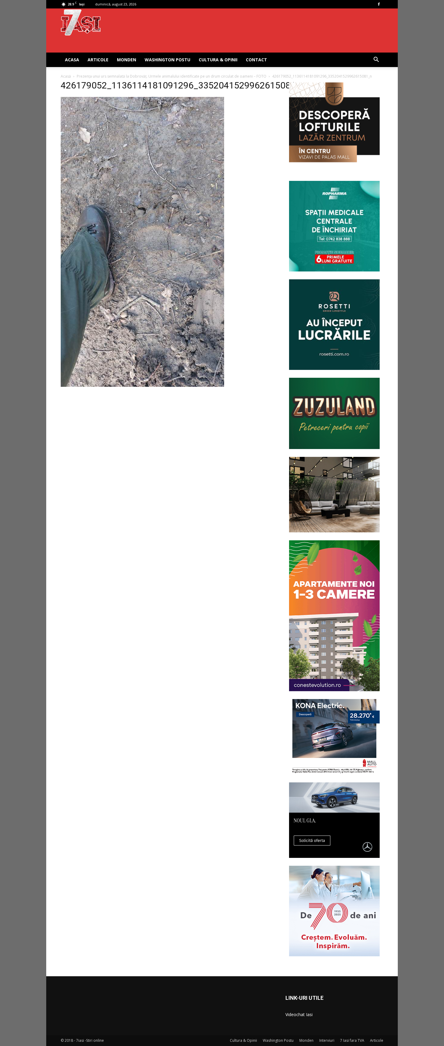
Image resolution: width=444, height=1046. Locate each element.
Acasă (66, 76)
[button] (376, 60)
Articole (98, 60)
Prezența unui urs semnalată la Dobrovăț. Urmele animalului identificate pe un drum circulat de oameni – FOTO (171, 76)
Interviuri (326, 1040)
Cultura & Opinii (218, 60)
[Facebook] (378, 4)
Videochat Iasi (299, 1014)
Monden (126, 60)
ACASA (72, 60)
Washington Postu (167, 60)
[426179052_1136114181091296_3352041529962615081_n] (142, 385)
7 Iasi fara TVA (352, 1040)
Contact (256, 60)
